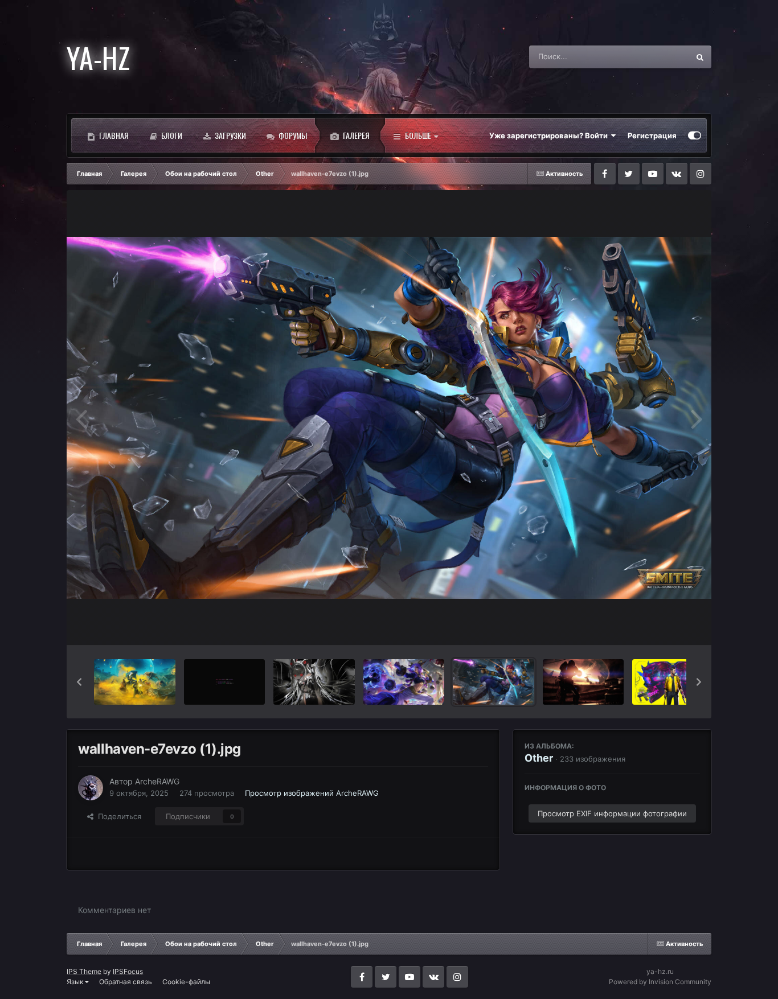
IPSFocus (128, 971)
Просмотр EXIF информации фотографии (612, 813)
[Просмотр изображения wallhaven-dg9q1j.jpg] (672, 682)
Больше (418, 135)
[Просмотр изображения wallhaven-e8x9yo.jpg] (313, 682)
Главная (113, 135)
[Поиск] (700, 57)
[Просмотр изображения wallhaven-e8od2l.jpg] (403, 682)
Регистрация (652, 135)
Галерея (355, 135)
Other (539, 758)
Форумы (292, 135)
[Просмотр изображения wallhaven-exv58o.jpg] (134, 682)
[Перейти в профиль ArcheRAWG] (90, 787)
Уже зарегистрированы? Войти (550, 135)
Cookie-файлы (186, 981)
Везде (663, 56)
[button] (79, 681)
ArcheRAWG (157, 781)
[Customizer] (694, 135)
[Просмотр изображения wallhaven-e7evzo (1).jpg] (493, 682)
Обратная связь (125, 981)
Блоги (170, 135)
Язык (76, 981)
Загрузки (229, 135)
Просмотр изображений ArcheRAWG (312, 792)
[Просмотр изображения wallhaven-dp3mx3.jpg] (583, 682)
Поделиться (117, 816)
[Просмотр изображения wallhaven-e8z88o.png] (224, 682)
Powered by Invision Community (660, 981)
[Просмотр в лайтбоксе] (389, 418)
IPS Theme (84, 971)
